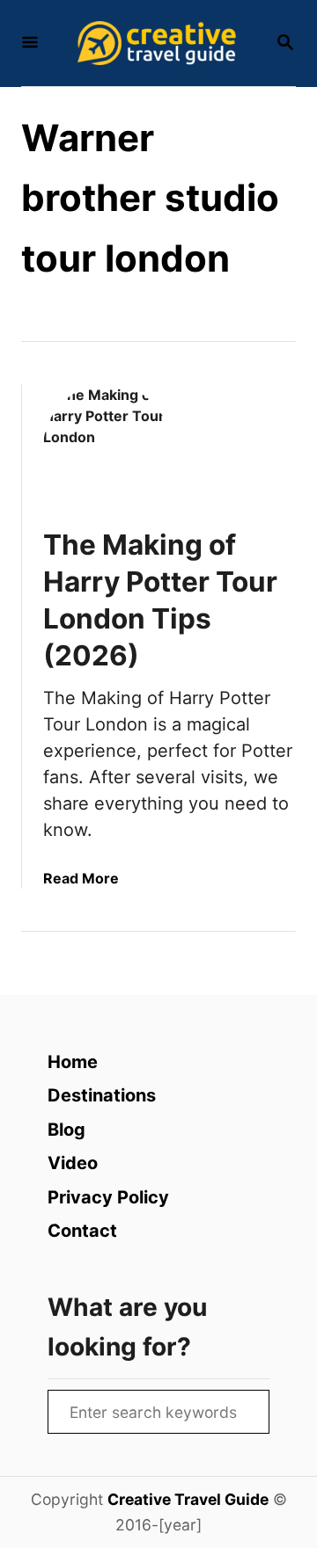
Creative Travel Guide (188, 1499)
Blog (66, 1129)
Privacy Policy (108, 1197)
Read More (81, 878)
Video (73, 1163)
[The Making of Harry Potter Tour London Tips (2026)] (107, 448)
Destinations (102, 1095)
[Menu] (30, 43)
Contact (82, 1230)
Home (73, 1061)
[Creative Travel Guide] (157, 43)
